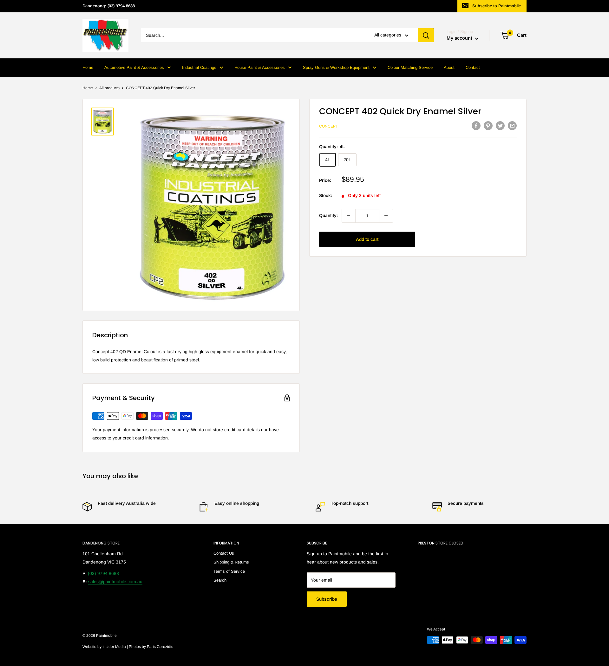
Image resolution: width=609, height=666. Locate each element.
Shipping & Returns (231, 562)
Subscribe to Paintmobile (496, 5)
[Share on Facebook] (476, 125)
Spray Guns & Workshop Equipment (336, 67)
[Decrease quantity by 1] (348, 215)
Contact (473, 67)
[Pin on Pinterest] (488, 125)
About (449, 67)
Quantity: (328, 215)
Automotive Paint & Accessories (134, 67)
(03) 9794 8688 (103, 573)
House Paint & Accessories (259, 67)
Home (87, 67)
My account (460, 38)
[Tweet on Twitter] (500, 125)
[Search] (426, 36)
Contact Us (223, 553)
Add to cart (367, 238)
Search (219, 580)
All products (109, 88)
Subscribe (326, 599)
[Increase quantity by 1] (386, 215)
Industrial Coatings (199, 67)
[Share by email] (512, 125)
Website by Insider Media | (105, 646)
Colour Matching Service (410, 67)
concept (328, 126)
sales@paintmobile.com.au (115, 581)
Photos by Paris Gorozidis (151, 646)
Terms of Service (229, 571)
